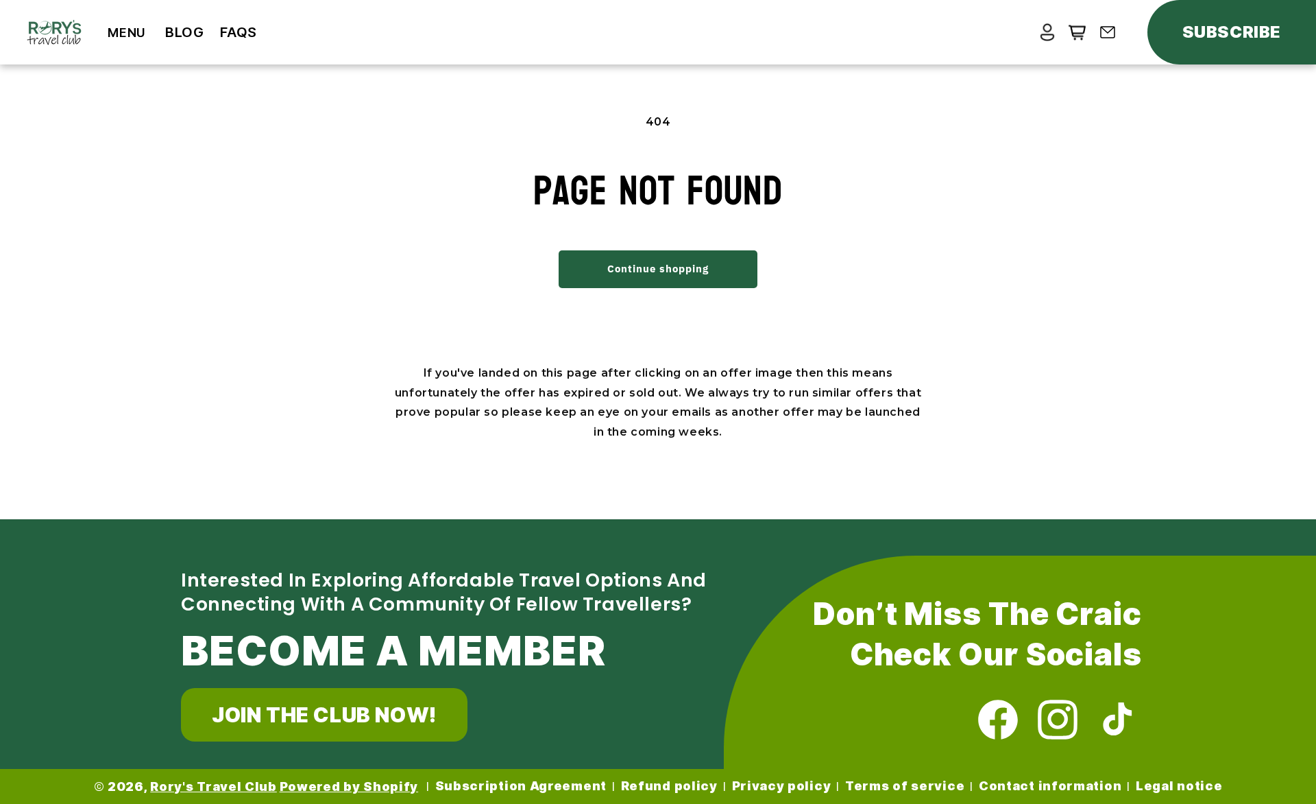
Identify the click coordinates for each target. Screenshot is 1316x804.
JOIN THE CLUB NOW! (324, 714)
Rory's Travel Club (213, 786)
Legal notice (1179, 786)
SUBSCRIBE (1231, 32)
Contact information (1050, 786)
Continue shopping (658, 268)
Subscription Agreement (521, 786)
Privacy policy (781, 786)
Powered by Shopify (349, 786)
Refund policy (669, 786)
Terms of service (904, 786)
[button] (127, 33)
